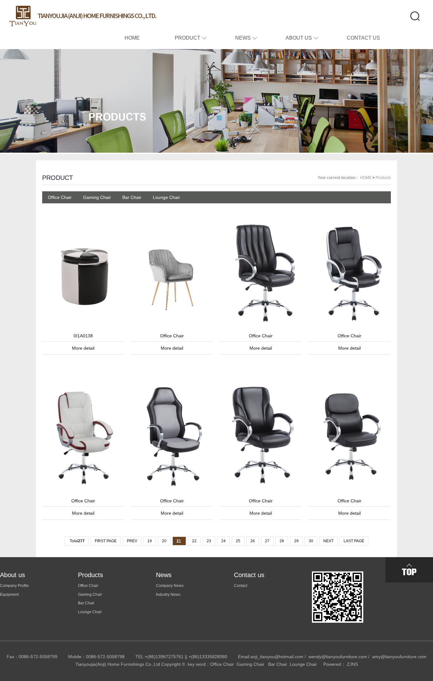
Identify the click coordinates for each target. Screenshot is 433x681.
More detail (83, 348)
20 (164, 541)
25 (238, 541)
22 (194, 541)
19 (149, 541)
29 (296, 541)
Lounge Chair (166, 197)
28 (282, 541)
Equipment (9, 594)
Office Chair (60, 197)
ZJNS (352, 664)
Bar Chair (131, 197)
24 (223, 541)
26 (252, 541)
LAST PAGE (354, 541)
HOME (366, 177)
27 (267, 541)
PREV (132, 541)
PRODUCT (57, 177)
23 (209, 541)
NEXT (328, 541)
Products (383, 177)
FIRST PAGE (106, 541)
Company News (170, 585)
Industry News (168, 594)
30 (311, 541)
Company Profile (14, 585)
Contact (240, 585)
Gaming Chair (97, 197)
